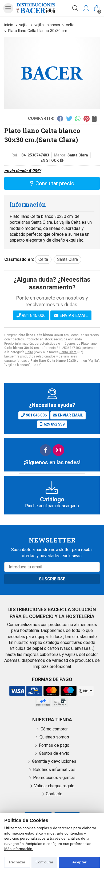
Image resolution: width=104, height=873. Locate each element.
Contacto (54, 793)
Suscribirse (52, 578)
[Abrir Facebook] (45, 450)
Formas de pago (54, 745)
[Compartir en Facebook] (60, 118)
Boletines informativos (54, 769)
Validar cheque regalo (54, 785)
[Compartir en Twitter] (69, 118)
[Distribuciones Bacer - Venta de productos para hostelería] (36, 8)
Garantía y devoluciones (54, 761)
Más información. (18, 849)
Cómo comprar (54, 729)
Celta (29, 352)
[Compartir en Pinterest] (86, 118)
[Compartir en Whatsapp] (78, 118)
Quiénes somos (54, 737)
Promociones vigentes (54, 777)
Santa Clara (68, 352)
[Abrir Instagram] (58, 450)
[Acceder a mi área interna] (86, 8)
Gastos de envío (54, 753)
